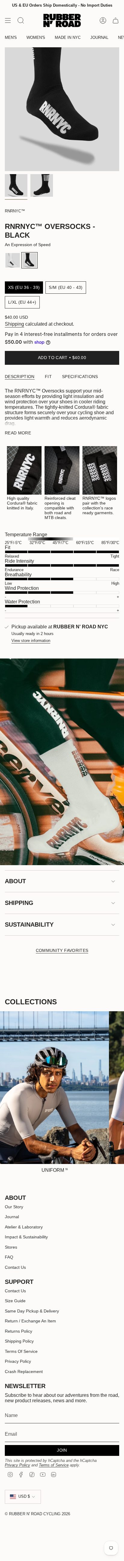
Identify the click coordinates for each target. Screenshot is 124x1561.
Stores (11, 1247)
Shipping (14, 324)
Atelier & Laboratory (24, 1227)
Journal (12, 1216)
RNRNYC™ (15, 211)
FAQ (9, 1257)
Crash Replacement (24, 1371)
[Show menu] (8, 20)
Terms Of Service (21, 1351)
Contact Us (15, 1267)
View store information (30, 640)
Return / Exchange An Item (30, 1321)
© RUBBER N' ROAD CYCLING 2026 (37, 1514)
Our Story (14, 1206)
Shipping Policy (19, 1341)
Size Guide (15, 1300)
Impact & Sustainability (26, 1236)
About (15, 881)
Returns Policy (18, 1331)
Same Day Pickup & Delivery (32, 1311)
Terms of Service (54, 1465)
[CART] (115, 20)
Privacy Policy (18, 1361)
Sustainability (29, 924)
